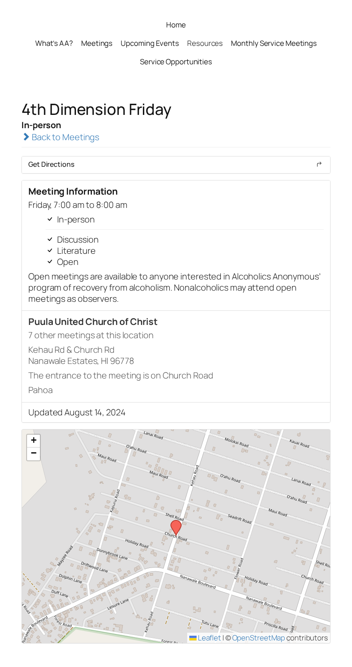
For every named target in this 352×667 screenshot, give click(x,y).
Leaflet (209, 638)
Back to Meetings (64, 137)
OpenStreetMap (258, 638)
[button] (173, 522)
